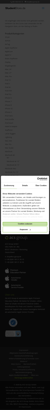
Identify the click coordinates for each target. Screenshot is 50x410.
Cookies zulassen (25, 224)
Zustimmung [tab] (9, 185)
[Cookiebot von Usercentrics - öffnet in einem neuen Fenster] (37, 179)
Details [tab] (25, 185)
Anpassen (24, 229)
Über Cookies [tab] (41, 185)
